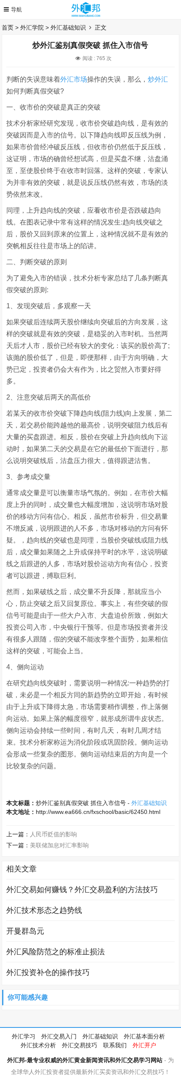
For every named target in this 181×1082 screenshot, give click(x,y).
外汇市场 (73, 79)
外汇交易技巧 (79, 1045)
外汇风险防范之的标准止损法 (55, 952)
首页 (7, 27)
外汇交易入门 (59, 1036)
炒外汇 (158, 79)
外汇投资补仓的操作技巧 (48, 972)
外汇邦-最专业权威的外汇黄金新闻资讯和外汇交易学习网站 (84, 1060)
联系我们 (115, 1045)
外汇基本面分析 (144, 1036)
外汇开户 (144, 1045)
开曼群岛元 (25, 931)
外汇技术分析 (38, 1045)
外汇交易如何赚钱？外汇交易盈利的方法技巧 (82, 889)
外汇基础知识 (68, 27)
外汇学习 (23, 1036)
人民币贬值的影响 (53, 834)
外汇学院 (32, 27)
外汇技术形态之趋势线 (44, 910)
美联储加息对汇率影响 (59, 845)
